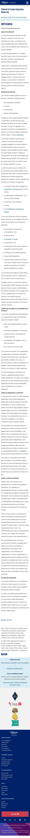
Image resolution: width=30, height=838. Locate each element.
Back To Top (7, 620)
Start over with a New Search (14, 17)
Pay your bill (3, 744)
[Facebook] (5, 820)
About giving (4, 805)
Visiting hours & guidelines (7, 759)
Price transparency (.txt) (6, 750)
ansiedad (8, 239)
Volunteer (3, 801)
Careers (2, 792)
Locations (3, 757)
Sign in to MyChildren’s (6, 740)
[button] (27, 2)
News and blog (4, 790)
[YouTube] (20, 820)
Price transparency (5, 748)
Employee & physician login (7, 775)
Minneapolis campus (5, 763)
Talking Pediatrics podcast (6, 777)
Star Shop (3, 807)
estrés (16, 239)
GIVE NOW (14, 814)
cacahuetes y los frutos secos (13, 189)
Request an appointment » (15, 668)
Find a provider (4, 746)
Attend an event (4, 803)
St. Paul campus (4, 765)
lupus (23, 291)
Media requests (4, 794)
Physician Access (4, 773)
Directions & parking (5, 761)
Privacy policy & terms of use (13, 825)
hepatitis (23, 451)
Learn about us (4, 786)
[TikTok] (25, 820)
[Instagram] (15, 820)
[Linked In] (10, 820)
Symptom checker (4, 742)
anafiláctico (20, 135)
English (17, 28)
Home (4, 825)
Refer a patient (4, 779)
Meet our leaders (4, 788)
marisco (22, 186)
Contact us (24, 825)
